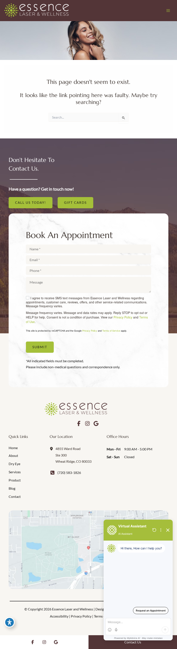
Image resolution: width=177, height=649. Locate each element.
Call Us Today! (30, 202)
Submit (39, 347)
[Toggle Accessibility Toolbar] (9, 622)
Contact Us (132, 642)
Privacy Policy (123, 317)
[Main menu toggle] (168, 10)
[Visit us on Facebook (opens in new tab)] (79, 423)
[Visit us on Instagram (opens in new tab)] (87, 423)
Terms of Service (111, 330)
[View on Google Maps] (88, 549)
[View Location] (52, 448)
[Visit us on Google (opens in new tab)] (96, 423)
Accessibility (59, 616)
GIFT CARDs (75, 202)
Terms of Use (103, 616)
